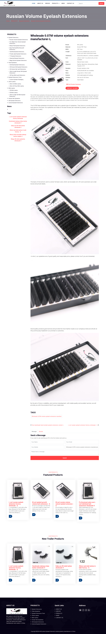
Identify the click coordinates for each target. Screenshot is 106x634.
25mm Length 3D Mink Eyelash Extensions (17, 95)
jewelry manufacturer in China (67, 631)
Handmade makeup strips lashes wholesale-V (18, 122)
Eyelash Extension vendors (53, 631)
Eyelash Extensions (24, 21)
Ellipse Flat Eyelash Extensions (17, 45)
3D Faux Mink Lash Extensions (17, 75)
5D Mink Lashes (14, 92)
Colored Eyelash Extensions (16, 102)
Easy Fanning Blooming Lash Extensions (17, 48)
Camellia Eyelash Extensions (17, 51)
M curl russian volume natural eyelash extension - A (64, 504)
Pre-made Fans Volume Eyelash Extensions (18, 42)
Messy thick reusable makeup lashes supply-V (18, 135)
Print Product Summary (74, 84)
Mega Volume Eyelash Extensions (18, 60)
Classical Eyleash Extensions (17, 58)
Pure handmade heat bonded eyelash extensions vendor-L (48, 425)
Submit (65, 458)
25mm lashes (12, 81)
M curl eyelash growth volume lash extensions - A (41, 503)
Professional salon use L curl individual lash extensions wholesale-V (87, 504)
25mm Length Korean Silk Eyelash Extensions (18, 72)
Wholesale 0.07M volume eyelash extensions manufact (47, 416)
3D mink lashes (14, 90)
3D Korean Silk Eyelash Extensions (18, 67)
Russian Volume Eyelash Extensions (40, 21)
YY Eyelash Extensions (15, 56)
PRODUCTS (55, 3)
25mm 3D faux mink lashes (17, 86)
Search (101, 3)
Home (33, 3)
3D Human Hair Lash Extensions (18, 69)
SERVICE (47, 3)
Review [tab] (41, 431)
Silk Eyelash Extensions (15, 100)
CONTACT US (70, 3)
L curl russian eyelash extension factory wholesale (18, 117)
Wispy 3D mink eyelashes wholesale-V (18, 139)
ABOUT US (40, 3)
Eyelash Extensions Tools (15, 77)
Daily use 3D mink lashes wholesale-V (18, 126)
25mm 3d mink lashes (15, 84)
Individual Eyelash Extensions (17, 64)
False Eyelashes (13, 62)
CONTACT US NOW (72, 88)
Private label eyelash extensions (18, 54)
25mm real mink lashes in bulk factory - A (18, 131)
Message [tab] (34, 431)
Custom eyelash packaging (16, 79)
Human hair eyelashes (14, 98)
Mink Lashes (12, 88)
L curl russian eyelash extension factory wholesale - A (83, 425)
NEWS (63, 3)
